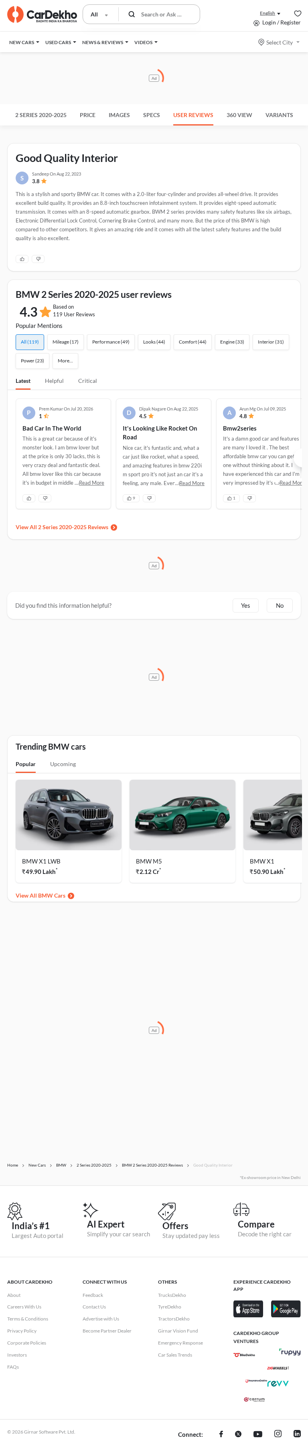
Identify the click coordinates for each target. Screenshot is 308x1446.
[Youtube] (257, 1435)
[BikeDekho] (244, 1355)
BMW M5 (149, 861)
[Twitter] (238, 1435)
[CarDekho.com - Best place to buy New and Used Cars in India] (42, 14)
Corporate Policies (26, 1343)
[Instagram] (278, 1435)
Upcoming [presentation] (63, 763)
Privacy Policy (21, 1331)
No (280, 605)
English (267, 13)
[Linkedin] (297, 1435)
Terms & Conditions (27, 1319)
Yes (245, 605)
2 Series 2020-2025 (41, 114)
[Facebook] (221, 1435)
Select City (279, 42)
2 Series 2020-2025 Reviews (73, 527)
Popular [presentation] (26, 763)
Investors (17, 1355)
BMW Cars (51, 895)
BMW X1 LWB (41, 861)
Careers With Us (24, 1307)
